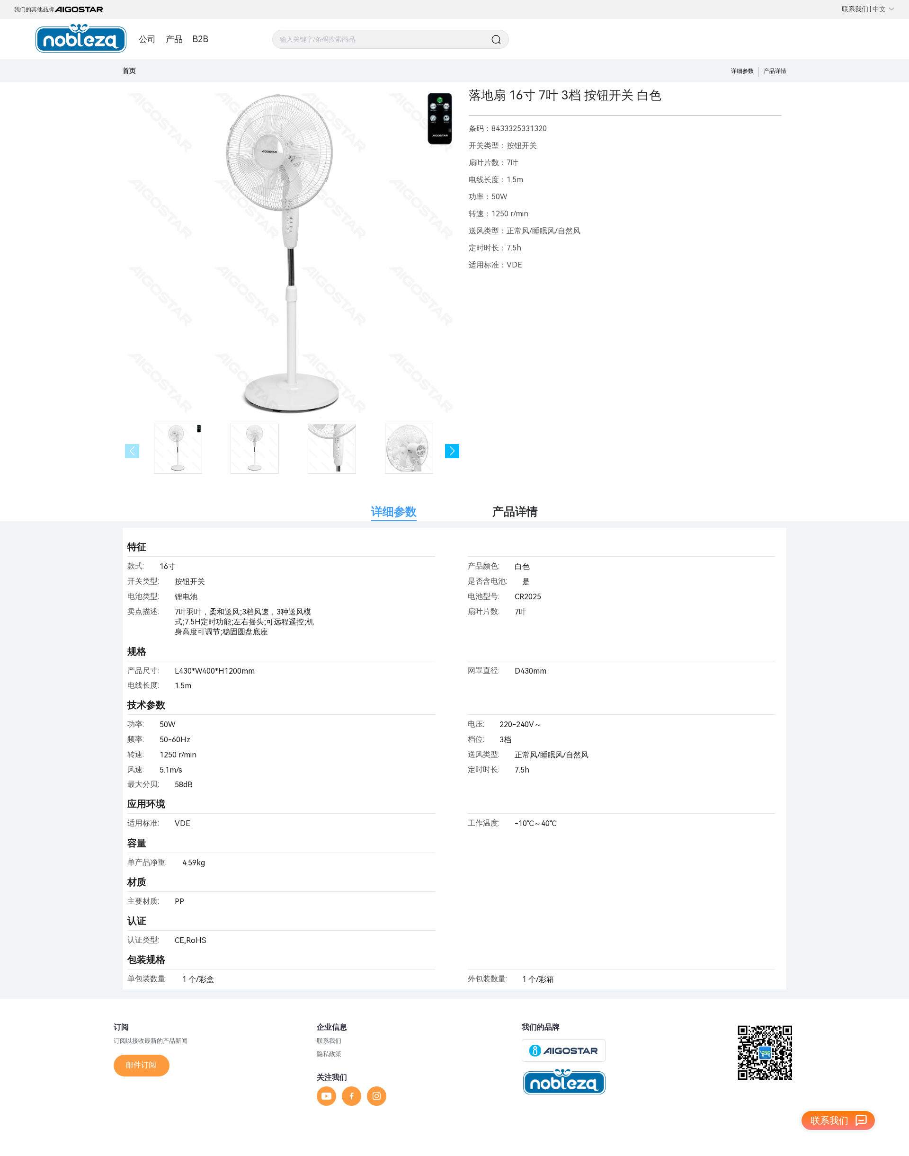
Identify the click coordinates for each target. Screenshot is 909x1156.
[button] (452, 451)
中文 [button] (879, 9)
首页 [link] (129, 70)
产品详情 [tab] (515, 511)
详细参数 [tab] (394, 511)
